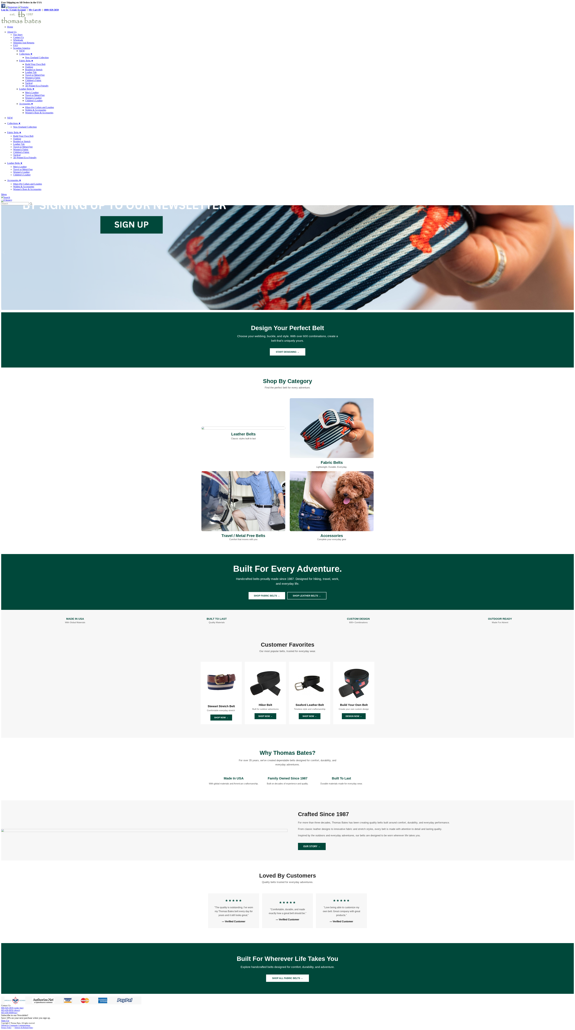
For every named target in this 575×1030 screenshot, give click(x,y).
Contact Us (18, 37)
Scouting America (21, 48)
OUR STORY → (311, 846)
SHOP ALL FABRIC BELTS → (287, 978)
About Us (11, 32)
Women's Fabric (32, 77)
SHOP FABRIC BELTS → (267, 595)
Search (7, 197)
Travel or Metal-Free (35, 75)
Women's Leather (33, 98)
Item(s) (8, 200)
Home (10, 27)
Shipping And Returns (23, 42)
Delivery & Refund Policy (24, 1028)
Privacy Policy (6, 1028)
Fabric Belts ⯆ (26, 60)
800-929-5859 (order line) (12, 1008)
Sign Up (5, 1020)
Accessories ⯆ (26, 103)
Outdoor (29, 67)
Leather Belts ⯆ (26, 89)
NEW (22, 51)
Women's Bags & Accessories (39, 112)
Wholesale (18, 40)
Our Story (18, 34)
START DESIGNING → (287, 352)
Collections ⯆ (25, 54)
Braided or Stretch (33, 69)
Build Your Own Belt (35, 64)
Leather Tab (31, 72)
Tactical (28, 83)
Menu (4, 194)
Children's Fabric (33, 80)
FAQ (15, 45)
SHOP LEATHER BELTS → (307, 595)
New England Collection (37, 57)
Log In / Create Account (13, 10)
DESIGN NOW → (354, 716)
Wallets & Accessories (35, 110)
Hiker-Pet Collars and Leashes (39, 107)
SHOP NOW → (221, 717)
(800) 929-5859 (51, 10)
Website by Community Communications (15, 1025)
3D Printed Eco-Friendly (37, 86)
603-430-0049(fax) (9, 1013)
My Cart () (35, 10)
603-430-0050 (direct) (10, 1010)
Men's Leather (32, 92)
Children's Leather (34, 100)
